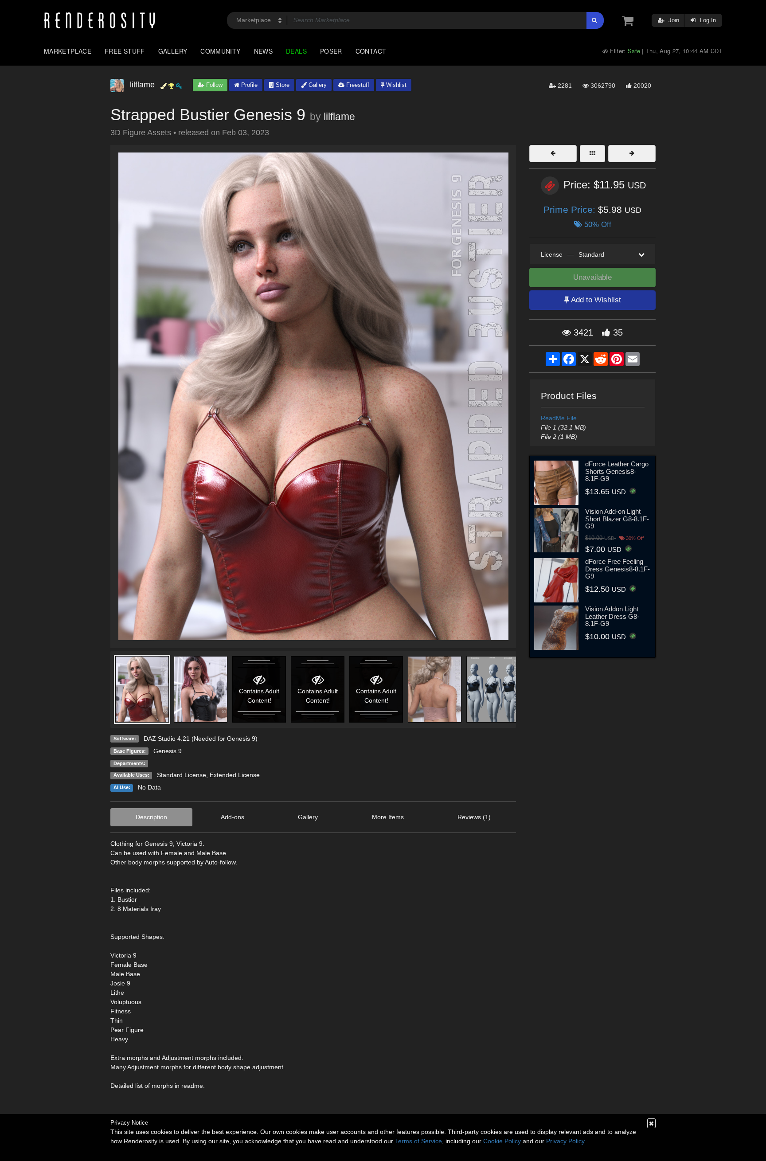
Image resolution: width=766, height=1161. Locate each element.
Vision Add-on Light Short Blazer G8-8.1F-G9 (617, 519)
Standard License (181, 774)
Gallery (173, 51)
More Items (388, 817)
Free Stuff (125, 51)
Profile (248, 85)
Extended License (235, 774)
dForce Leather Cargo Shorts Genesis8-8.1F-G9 (617, 471)
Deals (296, 51)
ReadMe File (559, 418)
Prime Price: (570, 209)
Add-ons (232, 817)
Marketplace (67, 51)
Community (220, 51)
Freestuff (356, 85)
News (263, 51)
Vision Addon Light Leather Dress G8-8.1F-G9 (612, 616)
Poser (331, 51)
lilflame (339, 116)
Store (281, 85)
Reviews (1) (474, 817)
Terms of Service (418, 1141)
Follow (213, 85)
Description (151, 817)
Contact (371, 51)
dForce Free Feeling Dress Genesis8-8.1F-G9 (617, 569)
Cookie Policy (502, 1141)
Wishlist (395, 85)
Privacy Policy (565, 1141)
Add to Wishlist (595, 300)
